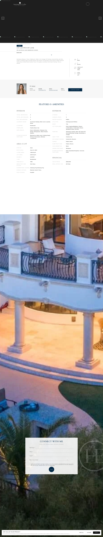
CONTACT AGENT (75, 89)
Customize (89, 532)
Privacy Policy (52, 465)
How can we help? (34, 460)
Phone (31, 451)
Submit (51, 469)
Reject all (81, 532)
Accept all (96, 532)
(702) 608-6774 (42, 90)
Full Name (32, 447)
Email (31, 455)
